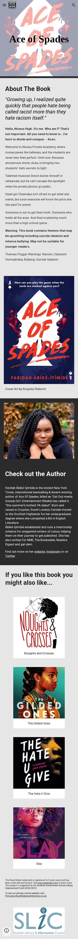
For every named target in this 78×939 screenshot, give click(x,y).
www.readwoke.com (48, 883)
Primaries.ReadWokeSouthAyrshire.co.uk (25, 896)
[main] (39, 39)
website (39, 551)
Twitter (10, 556)
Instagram (53, 551)
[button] (4, 5)
